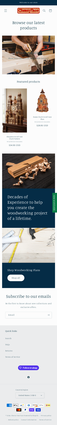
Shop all (16, 278)
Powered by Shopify (31, 415)
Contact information (29, 420)
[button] (6, 11)
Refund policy (13, 420)
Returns (8, 351)
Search (8, 338)
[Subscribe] (48, 315)
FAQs (7, 344)
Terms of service (45, 420)
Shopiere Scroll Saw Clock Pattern (15, 138)
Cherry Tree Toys (17, 415)
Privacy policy (46, 415)
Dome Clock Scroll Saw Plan (42, 118)
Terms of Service (12, 357)
